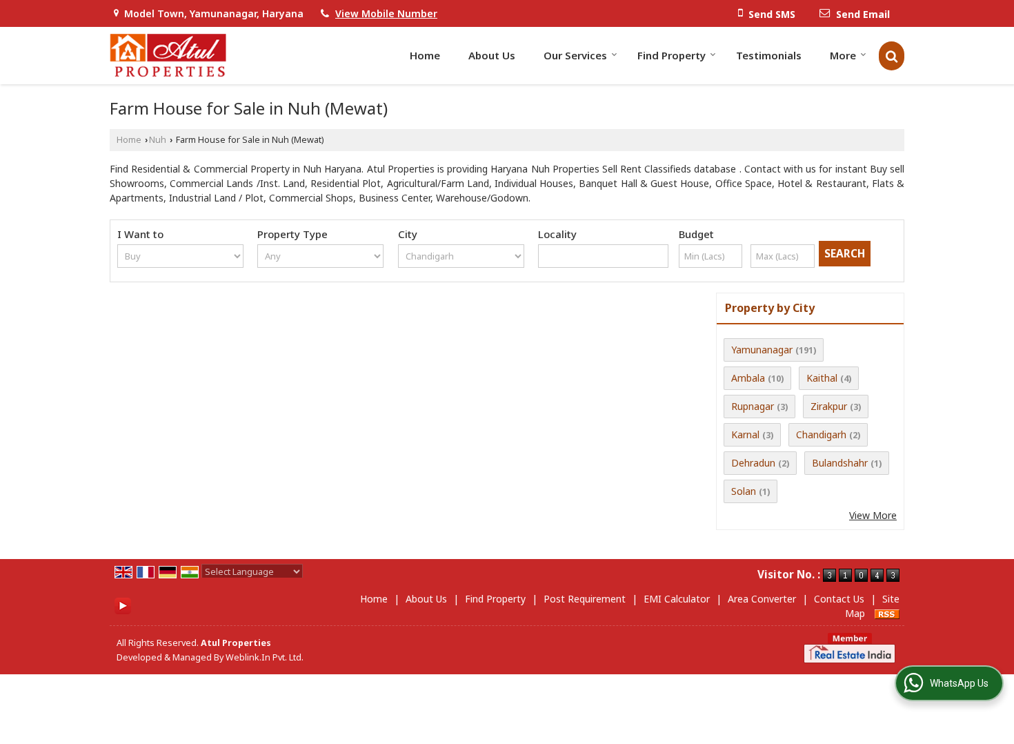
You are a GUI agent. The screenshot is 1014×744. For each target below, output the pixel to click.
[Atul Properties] (168, 55)
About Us (491, 55)
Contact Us (839, 598)
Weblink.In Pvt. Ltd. (265, 657)
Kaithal (821, 377)
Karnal (745, 434)
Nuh (157, 140)
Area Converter (762, 598)
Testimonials (769, 55)
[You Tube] (123, 604)
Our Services (575, 55)
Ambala (748, 377)
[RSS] (887, 613)
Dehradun (753, 462)
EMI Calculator (677, 598)
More (843, 55)
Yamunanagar (762, 349)
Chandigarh (821, 434)
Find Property (671, 55)
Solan (743, 491)
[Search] (891, 55)
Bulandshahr (840, 462)
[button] (386, 13)
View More (873, 515)
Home (425, 55)
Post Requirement (585, 598)
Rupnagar (752, 406)
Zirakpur (829, 406)
